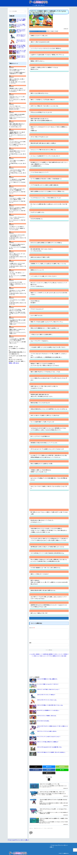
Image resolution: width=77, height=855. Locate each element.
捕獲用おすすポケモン (57, 670)
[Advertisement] (49, 81)
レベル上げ (31, 668)
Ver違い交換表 (63, 670)
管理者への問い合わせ (14, 363)
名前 (30, 656)
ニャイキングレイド (60, 668)
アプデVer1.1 (50, 670)
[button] (25, 11)
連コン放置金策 (36, 668)
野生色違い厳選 (48, 668)
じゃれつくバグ (45, 670)
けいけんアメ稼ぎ (39, 670)
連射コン (53, 31)
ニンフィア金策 (42, 668)
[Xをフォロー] (49, 807)
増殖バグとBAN (53, 668)
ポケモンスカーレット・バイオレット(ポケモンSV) (38, 31)
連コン (49, 31)
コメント (32, 641)
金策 (57, 31)
